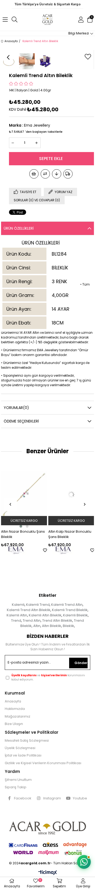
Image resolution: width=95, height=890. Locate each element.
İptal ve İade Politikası (23, 755)
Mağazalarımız (17, 716)
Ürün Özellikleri (19, 228)
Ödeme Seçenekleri (21, 421)
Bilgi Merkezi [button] (78, 33)
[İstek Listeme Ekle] (34, 174)
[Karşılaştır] (45, 174)
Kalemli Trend (38, 604)
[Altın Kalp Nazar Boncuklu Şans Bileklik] (36, 494)
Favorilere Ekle (9, 550)
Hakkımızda (15, 708)
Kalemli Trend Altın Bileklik (28, 609)
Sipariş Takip (15, 787)
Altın (36, 625)
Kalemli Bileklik (75, 615)
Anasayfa (13, 701)
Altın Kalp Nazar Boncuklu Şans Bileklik (34, 534)
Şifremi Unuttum (18, 779)
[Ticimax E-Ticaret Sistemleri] (47, 873)
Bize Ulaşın (14, 724)
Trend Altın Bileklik (57, 620)
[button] (32, 526)
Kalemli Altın (17, 615)
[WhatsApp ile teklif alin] (84, 862)
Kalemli (18, 604)
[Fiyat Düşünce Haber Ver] (56, 174)
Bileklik (68, 625)
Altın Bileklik (51, 625)
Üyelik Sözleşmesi (20, 748)
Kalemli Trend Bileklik (70, 609)
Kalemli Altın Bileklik (45, 615)
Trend (16, 620)
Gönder (80, 663)
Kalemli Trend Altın (67, 604)
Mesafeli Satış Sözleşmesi (27, 740)
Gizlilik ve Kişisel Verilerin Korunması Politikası (43, 763)
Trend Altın (32, 620)
